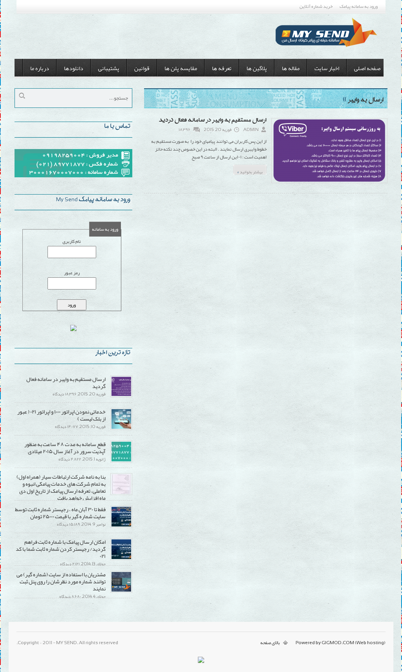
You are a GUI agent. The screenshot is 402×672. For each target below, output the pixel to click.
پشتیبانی (108, 68)
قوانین (142, 68)
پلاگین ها (257, 68)
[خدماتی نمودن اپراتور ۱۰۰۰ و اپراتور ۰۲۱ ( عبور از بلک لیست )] (121, 428)
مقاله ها (291, 68)
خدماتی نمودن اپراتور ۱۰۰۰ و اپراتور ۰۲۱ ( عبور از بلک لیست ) (61, 415)
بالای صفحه (270, 642)
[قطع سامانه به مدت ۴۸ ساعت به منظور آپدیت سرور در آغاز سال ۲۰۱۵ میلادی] (121, 461)
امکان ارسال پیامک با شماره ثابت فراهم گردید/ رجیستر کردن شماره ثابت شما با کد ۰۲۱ (61, 548)
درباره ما (39, 68)
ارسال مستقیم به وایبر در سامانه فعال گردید (213, 120)
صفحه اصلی (367, 68)
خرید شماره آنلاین (316, 6)
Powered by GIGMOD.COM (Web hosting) (341, 642)
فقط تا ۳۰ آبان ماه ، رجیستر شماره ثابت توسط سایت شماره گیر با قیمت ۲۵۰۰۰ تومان (60, 513)
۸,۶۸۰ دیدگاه (70, 596)
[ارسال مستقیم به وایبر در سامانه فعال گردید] (329, 182)
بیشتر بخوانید (250, 171)
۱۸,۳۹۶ (184, 129)
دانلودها (73, 68)
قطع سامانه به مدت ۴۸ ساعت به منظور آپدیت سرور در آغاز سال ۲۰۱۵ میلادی (65, 448)
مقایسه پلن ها (180, 68)
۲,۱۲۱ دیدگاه (70, 563)
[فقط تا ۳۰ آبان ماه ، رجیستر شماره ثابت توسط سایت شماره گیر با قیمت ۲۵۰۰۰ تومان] (121, 526)
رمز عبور (72, 272)
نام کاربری (71, 241)
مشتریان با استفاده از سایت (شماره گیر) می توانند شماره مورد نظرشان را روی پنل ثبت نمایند (61, 581)
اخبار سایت (326, 68)
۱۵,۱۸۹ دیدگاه (68, 524)
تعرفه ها (222, 68)
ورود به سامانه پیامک (359, 6)
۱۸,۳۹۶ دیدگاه (65, 394)
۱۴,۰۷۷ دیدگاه (66, 426)
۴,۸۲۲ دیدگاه (69, 459)
